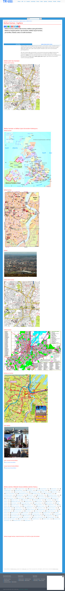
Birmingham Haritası (20, 488)
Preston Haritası (29, 496)
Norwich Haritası (21, 498)
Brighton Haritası (48, 503)
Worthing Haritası (41, 509)
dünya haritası (16, 21)
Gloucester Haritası (15, 504)
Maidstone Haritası (14, 512)
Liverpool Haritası (43, 488)
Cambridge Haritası (50, 504)
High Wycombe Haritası (23, 518)
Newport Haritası (38, 504)
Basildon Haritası (7, 509)
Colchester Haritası (52, 506)
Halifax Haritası (46, 514)
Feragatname (26, 589)
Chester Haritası (26, 517)
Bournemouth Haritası (43, 498)
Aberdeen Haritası (40, 496)
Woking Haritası (29, 507)
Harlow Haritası (25, 512)
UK (24, 1)
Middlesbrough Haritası (16, 501)
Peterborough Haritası (25, 503)
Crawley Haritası (40, 507)
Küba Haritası (14, 581)
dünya (19, 1)
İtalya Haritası (27, 580)
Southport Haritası (38, 511)
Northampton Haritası (52, 495)
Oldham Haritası (7, 507)
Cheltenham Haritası (18, 509)
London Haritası (8, 488)
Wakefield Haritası (35, 518)
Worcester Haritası (17, 511)
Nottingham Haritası (36, 493)
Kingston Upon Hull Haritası (20, 492)
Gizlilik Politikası (21, 589)
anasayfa (10, 21)
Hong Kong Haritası (37, 579)
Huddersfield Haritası (37, 499)
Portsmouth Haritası (8, 496)
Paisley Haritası (27, 520)
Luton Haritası (19, 496)
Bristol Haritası (29, 490)
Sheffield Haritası (7, 490)
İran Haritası (43, 579)
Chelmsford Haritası (51, 507)
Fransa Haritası (21, 580)
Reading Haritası (20, 495)
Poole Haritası (48, 499)
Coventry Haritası (7, 492)
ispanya (45, 1)
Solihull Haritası (7, 511)
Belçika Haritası (21, 579)
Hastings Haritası (24, 514)
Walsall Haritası (31, 498)
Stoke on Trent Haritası (9, 493)
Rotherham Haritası (27, 504)
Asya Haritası (35, 575)
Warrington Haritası (15, 517)
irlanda (54, 1)
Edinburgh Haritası (18, 490)
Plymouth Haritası (48, 493)
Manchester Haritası (41, 490)
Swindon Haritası (14, 499)
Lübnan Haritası (41, 580)
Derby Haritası (30, 495)
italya (41, 1)
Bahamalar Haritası (7, 579)
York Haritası (13, 503)
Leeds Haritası (54, 488)
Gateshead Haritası (50, 517)
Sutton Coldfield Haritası (28, 506)
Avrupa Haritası (20, 575)
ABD (22, 1)
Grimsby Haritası (36, 512)
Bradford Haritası (33, 492)
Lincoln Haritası (14, 514)
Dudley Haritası (41, 495)
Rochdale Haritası (52, 509)
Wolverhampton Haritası (23, 493)
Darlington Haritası (46, 512)
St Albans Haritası (37, 515)
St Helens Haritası (18, 507)
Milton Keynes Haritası (52, 496)
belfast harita (29, 21)
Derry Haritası (28, 511)
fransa (37, 1)
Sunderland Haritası (9, 498)
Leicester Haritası (52, 490)
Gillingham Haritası (30, 509)
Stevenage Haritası (48, 515)
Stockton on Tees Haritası (38, 517)
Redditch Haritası (46, 518)
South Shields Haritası (15, 515)
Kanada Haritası (6, 580)
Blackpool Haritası (28, 501)
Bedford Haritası (27, 515)
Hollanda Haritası (28, 579)
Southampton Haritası (8, 495)
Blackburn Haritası (40, 506)
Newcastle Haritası (16, 520)
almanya (50, 1)
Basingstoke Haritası (50, 511)
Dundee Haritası (25, 499)
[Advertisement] (32, 10)
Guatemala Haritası (7, 581)
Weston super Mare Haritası (9, 518)
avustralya (33, 1)
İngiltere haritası (22, 21)
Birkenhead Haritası (35, 514)
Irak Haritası (36, 580)
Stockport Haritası (37, 503)
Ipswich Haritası (50, 501)
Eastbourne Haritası (15, 506)
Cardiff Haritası (44, 492)
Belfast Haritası (54, 492)
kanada (28, 1)
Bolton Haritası (39, 501)
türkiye (58, 1)
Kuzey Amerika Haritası (7, 575)
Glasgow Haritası (32, 488)
